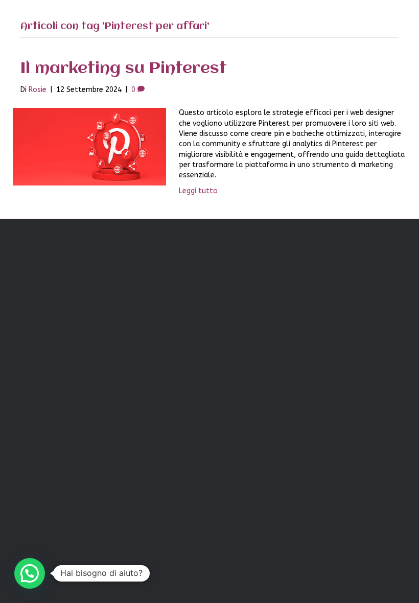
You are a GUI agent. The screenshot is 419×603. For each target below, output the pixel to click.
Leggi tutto (198, 191)
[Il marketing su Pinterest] (89, 146)
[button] (29, 573)
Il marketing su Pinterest (123, 68)
